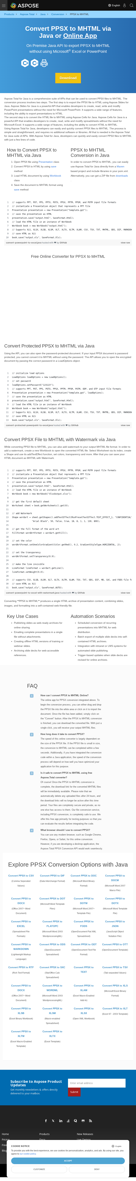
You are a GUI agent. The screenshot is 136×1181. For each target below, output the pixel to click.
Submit (74, 1092)
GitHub (63, 242)
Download (68, 78)
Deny (97, 1169)
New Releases (85, 1134)
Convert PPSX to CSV (21, 875)
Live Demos (84, 1139)
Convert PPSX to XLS (115, 985)
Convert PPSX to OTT (115, 944)
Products (44, 1134)
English (115, 5)
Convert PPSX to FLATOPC (52, 923)
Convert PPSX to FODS (84, 923)
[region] (68, 219)
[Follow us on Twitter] (53, 1121)
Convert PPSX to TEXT (84, 969)
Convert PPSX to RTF (21, 967)
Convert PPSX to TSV (115, 967)
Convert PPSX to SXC (52, 967)
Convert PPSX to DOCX (21, 901)
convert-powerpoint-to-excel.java (24, 242)
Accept (68, 1161)
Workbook (55, 175)
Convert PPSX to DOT (52, 898)
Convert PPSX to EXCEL (21, 923)
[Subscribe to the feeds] (90, 1121)
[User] (124, 5)
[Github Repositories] (83, 1121)
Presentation (46, 161)
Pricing (5, 1139)
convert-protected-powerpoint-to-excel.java (29, 425)
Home (5, 1134)
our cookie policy (28, 1154)
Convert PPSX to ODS (52, 944)
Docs (42, 1139)
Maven (120, 166)
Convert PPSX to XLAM (84, 988)
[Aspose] (24, 5)
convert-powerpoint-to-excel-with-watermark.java (33, 592)
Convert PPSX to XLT (115, 1008)
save (53, 166)
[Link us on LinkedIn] (61, 1121)
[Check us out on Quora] (75, 1121)
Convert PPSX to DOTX (115, 901)
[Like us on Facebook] (46, 1121)
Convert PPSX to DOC (84, 875)
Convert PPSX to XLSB (21, 1011)
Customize (39, 1169)
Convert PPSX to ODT (84, 944)
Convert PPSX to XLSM (52, 1011)
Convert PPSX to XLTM (21, 1033)
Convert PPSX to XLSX (84, 1011)
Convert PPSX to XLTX (52, 1033)
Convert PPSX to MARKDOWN (21, 946)
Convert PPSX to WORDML (52, 988)
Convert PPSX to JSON (115, 923)
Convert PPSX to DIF (52, 875)
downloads (122, 175)
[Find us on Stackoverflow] (68, 1121)
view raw (125, 242)
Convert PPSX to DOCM (115, 878)
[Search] (131, 5)
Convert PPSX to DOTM (84, 901)
